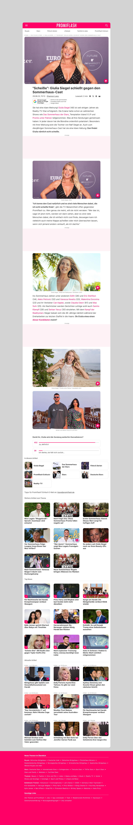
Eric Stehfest (90, 296)
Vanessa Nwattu (68, 299)
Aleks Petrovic (44, 299)
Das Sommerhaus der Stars (56, 114)
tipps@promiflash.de (65, 492)
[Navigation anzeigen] (26, 25)
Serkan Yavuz (55, 309)
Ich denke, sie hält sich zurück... (52, 452)
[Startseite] (66, 25)
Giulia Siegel (64, 107)
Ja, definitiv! (44, 444)
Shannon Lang (53, 96)
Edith (72, 296)
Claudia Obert (77, 303)
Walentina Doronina (90, 299)
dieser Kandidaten (41, 320)
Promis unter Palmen (42, 118)
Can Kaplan (58, 303)
